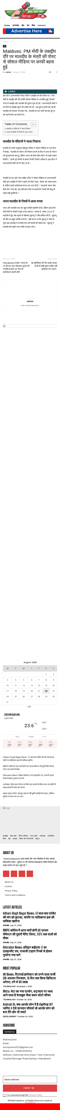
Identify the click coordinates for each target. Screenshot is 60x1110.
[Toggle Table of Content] (32, 124)
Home (5, 41)
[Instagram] (14, 874)
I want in (28, 1088)
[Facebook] (6, 79)
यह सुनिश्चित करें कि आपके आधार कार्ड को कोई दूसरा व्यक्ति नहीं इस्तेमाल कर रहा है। (44, 266)
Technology (9, 986)
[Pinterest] (19, 79)
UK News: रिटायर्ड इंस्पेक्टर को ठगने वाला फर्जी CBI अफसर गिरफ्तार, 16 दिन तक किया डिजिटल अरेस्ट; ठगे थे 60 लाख (29, 978)
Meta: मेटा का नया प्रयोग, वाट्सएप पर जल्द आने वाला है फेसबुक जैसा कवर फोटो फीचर (28, 993)
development (10, 1016)
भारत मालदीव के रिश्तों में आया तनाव (19, 132)
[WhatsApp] (26, 79)
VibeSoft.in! (30, 1102)
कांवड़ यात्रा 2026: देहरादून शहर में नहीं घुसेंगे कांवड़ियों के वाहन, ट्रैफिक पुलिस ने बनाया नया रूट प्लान (28, 795)
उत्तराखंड (6, 925)
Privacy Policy (35, 1095)
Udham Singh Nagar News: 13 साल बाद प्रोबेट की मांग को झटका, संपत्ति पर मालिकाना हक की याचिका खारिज (28, 758)
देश (12, 41)
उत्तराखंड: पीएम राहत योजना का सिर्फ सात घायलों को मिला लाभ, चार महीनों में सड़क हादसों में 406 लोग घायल (29, 786)
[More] (33, 79)
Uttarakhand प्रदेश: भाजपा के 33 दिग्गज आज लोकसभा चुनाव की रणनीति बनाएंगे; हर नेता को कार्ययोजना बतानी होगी (16, 267)
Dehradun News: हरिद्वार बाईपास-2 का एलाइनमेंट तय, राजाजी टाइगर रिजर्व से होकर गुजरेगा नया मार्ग (28, 776)
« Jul (29, 706)
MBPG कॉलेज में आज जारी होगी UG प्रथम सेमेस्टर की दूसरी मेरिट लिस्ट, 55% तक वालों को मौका (28, 767)
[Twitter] (12, 79)
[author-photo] (30, 297)
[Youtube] (30, 874)
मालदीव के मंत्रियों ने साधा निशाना (18, 128)
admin (8, 72)
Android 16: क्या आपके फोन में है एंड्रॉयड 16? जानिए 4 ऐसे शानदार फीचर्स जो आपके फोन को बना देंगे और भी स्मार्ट (28, 1008)
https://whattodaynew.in (30, 305)
